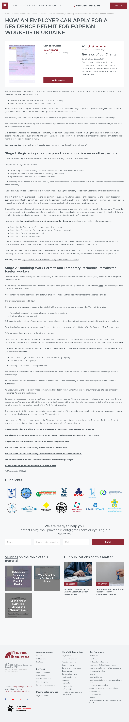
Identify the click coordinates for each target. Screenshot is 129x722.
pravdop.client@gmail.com (21, 686)
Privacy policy (67, 686)
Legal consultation (43, 673)
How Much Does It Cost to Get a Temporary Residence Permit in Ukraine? (54, 145)
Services (11, 557)
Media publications (69, 677)
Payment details (42, 696)
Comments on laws (69, 674)
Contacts (39, 662)
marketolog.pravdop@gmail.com (17, 691)
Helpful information (69, 659)
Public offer (66, 683)
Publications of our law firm (20, 14)
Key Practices (67, 656)
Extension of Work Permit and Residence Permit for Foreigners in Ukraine (110, 591)
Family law (93, 659)
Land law (92, 674)
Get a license (41, 676)
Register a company (43, 679)
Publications (41, 659)
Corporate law (94, 691)
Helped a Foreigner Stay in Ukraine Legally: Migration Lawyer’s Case (76, 591)
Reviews (88, 54)
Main (7, 14)
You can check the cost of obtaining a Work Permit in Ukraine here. (36, 447)
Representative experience (42, 14)
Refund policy (67, 689)
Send (108, 542)
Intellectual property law (98, 685)
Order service (58, 80)
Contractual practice (97, 671)
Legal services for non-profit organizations (105, 668)
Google (102, 50)
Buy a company (42, 682)
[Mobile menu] (5, 6)
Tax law (92, 697)
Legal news (66, 680)
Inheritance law (95, 694)
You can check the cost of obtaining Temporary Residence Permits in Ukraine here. (43, 453)
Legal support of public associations (103, 665)
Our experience (67, 671)
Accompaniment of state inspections (103, 688)
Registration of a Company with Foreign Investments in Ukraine (50, 259)
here (109, 209)
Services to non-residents (45, 685)
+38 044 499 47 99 (88, 5)
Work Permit (23, 203)
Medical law (93, 656)
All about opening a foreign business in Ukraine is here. (30, 466)
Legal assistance (95, 677)
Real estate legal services (98, 662)
